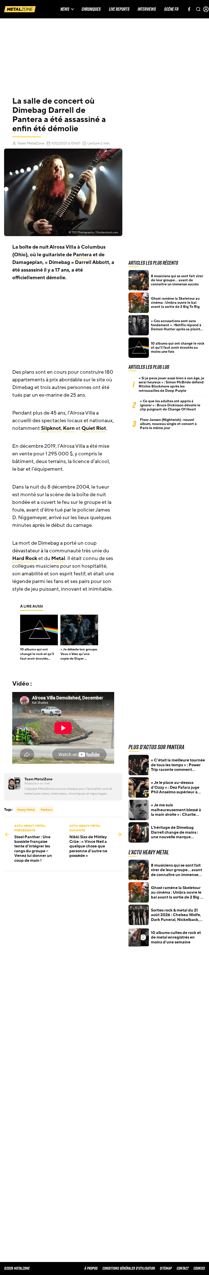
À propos (91, 1268)
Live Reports (119, 9)
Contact (183, 1268)
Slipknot (51, 428)
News (64, 9)
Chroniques (91, 9)
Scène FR (171, 9)
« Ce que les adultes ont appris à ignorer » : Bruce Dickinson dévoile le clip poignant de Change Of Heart (170, 405)
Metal (58, 558)
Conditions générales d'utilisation (128, 1268)
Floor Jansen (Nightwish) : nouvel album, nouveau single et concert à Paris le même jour (168, 424)
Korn (69, 428)
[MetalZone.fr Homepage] (20, 9)
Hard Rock (24, 558)
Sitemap (166, 1268)
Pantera (82, 254)
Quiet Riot (94, 428)
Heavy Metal (26, 810)
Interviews (147, 9)
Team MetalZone (30, 143)
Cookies (199, 1268)
